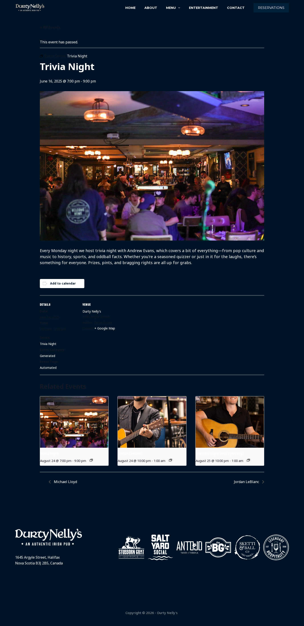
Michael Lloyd (65, 481)
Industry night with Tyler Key (219, 453)
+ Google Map (104, 328)
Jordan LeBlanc (130, 453)
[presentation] (74, 421)
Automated (48, 367)
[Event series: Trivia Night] (91, 460)
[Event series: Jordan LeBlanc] (170, 460)
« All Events (50, 27)
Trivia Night (48, 344)
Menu (171, 8)
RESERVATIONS (271, 8)
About (150, 8)
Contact (236, 8)
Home (130, 8)
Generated (47, 356)
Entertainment (203, 8)
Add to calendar (63, 283)
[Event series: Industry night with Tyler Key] (248, 460)
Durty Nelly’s (92, 311)
